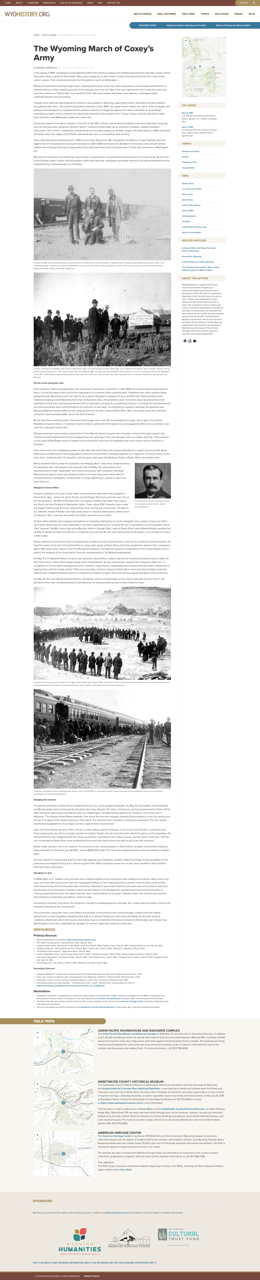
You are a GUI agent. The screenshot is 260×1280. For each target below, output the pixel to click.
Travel (238, 14)
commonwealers (189, 216)
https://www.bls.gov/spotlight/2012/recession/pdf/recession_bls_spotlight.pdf (71, 985)
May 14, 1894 (187, 113)
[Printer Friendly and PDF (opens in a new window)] (190, 340)
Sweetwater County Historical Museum (97, 1007)
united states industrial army (194, 227)
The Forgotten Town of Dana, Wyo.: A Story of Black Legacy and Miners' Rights (201, 269)
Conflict (185, 156)
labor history (187, 199)
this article (126, 1169)
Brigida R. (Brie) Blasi (47, 67)
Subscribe (33, 3)
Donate (244, 3)
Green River (146, 1109)
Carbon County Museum (110, 998)
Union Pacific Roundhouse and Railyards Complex (139, 1030)
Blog (252, 14)
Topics (205, 14)
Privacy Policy (92, 1276)
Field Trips (188, 14)
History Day (113, 3)
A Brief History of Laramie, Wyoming (198, 261)
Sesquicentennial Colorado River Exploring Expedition (131, 1088)
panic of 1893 (188, 210)
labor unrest (187, 194)
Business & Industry (191, 151)
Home (8, 3)
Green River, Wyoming (191, 256)
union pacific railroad (191, 205)
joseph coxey (187, 183)
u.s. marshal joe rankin (192, 188)
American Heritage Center (131, 1001)
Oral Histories (166, 14)
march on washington (191, 232)
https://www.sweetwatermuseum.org (120, 1103)
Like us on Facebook (71, 3)
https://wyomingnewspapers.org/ (81, 939)
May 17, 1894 (187, 127)
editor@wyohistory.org (116, 1212)
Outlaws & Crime (189, 162)
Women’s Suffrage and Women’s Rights (233, 25)
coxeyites (186, 221)
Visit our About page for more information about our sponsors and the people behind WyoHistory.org (93, 1263)
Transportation (188, 167)
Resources (49, 3)
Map (100, 3)
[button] (200, 66)
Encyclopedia (142, 14)
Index (90, 3)
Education (222, 14)
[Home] (34, 14)
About (19, 3)
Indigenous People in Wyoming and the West (186, 25)
